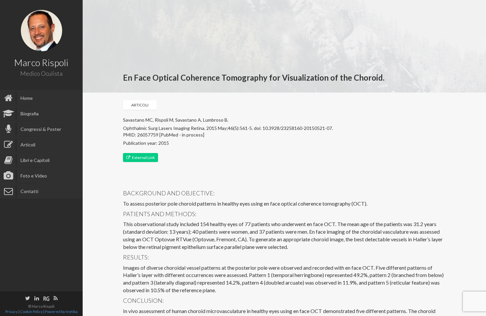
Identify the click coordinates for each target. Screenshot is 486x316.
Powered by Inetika (61, 311)
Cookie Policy (31, 311)
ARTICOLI (139, 104)
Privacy (11, 311)
